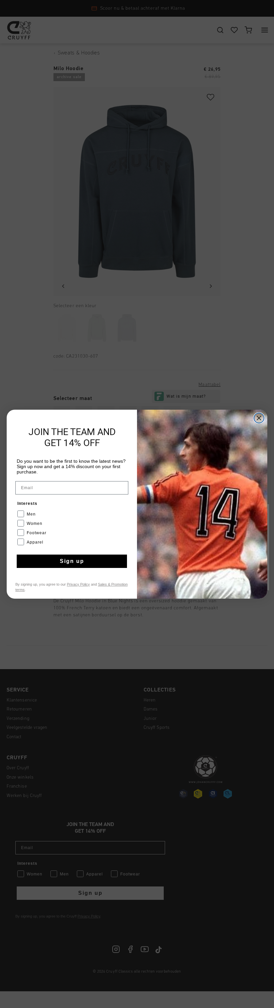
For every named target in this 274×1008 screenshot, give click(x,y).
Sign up (72, 561)
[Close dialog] (259, 418)
